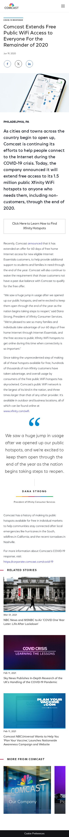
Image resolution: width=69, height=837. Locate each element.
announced (35, 243)
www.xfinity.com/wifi (16, 411)
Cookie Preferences (34, 833)
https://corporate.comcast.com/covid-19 (28, 561)
